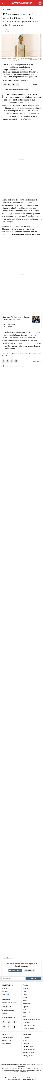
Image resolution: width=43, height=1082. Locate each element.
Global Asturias (28, 1013)
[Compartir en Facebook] (13, 84)
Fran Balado (7, 326)
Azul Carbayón (6, 1043)
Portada (25, 985)
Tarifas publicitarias (8, 1010)
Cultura (25, 1010)
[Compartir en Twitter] (17, 84)
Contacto (4, 1013)
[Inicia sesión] (39, 3)
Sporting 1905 (6, 1040)
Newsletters (5, 991)
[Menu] (3, 3)
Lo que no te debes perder (31, 1019)
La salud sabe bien (29, 1049)
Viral (24, 1016)
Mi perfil (4, 988)
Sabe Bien (26, 1043)
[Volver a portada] (21, 3)
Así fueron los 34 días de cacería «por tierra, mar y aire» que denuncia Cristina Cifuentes (16, 320)
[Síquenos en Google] (14, 1027)
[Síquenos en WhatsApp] (9, 1026)
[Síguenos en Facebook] (4, 1021)
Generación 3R (28, 1046)
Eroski (19, 100)
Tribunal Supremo (9, 103)
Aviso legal (8, 1077)
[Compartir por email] (9, 84)
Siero (24, 1000)
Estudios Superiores (29, 1025)
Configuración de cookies (29, 1079)
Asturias (25, 988)
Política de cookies (32, 1077)
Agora (25, 1040)
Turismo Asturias (28, 1052)
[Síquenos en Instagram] (14, 1021)
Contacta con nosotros (9, 1002)
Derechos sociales (29, 1028)
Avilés (25, 997)
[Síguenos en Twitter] (9, 1021)
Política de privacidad (19, 1077)
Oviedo (25, 991)
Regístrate (5, 994)
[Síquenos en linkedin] (4, 1026)
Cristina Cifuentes (13, 97)
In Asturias (26, 1037)
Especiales (26, 1022)
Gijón (24, 994)
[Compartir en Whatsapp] (5, 84)
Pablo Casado (9, 349)
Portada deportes (7, 1037)
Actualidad (26, 1003)
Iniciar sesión (29, 970)
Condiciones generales (13, 1079)
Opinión (25, 1007)
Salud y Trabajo (28, 1056)
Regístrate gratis (15, 970)
